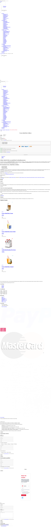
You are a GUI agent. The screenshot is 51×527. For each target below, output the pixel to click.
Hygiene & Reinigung (6, 107)
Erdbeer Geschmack (21, 177)
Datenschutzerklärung (6, 453)
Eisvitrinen (4, 23)
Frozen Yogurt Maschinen (6, 22)
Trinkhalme (4, 36)
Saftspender (4, 25)
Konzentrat (27, 177)
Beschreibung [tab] (3, 156)
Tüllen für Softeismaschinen (6, 31)
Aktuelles (3, 285)
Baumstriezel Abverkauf (6, 50)
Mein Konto (4, 6)
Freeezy (25, 177)
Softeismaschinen (5, 21)
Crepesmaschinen (5, 28)
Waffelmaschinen (5, 27)
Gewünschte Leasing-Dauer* (3, 442)
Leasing (3, 56)
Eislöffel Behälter (5, 35)
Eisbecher (4, 34)
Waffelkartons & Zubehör (6, 32)
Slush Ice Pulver (14, 177)
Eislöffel (4, 33)
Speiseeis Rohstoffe (5, 14)
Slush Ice (36, 177)
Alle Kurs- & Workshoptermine (7, 45)
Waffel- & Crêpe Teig (5, 18)
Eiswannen (4, 39)
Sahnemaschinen (5, 26)
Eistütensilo (4, 42)
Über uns (3, 286)
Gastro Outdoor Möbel (6, 48)
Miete (5, 56)
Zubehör (3, 105)
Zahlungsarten (3, 298)
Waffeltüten (4, 17)
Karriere (3, 287)
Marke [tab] (2, 157)
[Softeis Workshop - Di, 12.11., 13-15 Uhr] (5, 466)
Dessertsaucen (5, 19)
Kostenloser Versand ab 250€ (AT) (6, 9)
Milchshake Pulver (5, 16)
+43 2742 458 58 (2, 53)
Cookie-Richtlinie (4, 301)
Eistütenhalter (4, 40)
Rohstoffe (3, 13)
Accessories (4, 43)
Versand (5, 140)
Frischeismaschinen (5, 24)
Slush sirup (43, 177)
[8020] (4, 135)
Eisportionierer (5, 41)
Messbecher (4, 37)
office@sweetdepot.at (4, 306)
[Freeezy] (2, 195)
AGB (2, 297)
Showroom (3, 52)
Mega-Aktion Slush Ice (32, 177)
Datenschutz (3, 299)
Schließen (2, 456)
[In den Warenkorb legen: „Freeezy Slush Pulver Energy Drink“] (14, 237)
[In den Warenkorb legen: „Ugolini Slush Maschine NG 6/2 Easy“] (14, 254)
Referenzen (3, 51)
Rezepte (4, 44)
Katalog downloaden (4, 300)
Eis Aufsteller (4, 30)
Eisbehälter (4, 38)
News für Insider (2, 417)
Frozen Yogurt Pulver (5, 15)
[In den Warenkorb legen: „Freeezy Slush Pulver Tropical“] (14, 272)
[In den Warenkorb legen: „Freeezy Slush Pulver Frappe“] (14, 219)
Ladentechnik (3, 20)
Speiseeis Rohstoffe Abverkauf (7, 122)
